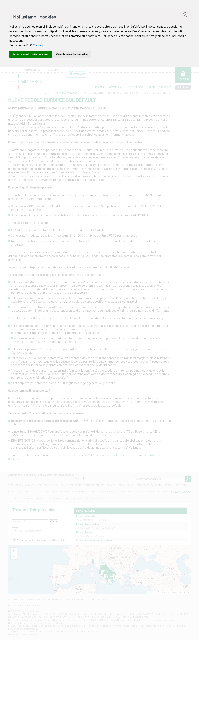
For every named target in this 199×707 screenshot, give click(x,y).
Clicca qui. (39, 45)
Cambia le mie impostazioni (72, 54)
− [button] (13, 556)
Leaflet (152, 592)
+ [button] (13, 550)
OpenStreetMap (168, 592)
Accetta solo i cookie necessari (30, 54)
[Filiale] (114, 578)
